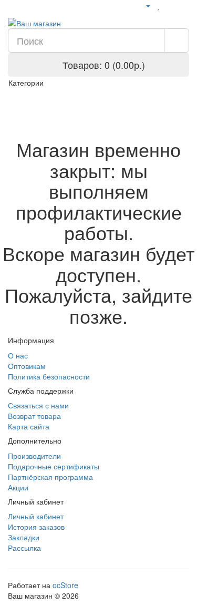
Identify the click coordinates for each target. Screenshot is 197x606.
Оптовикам (27, 366)
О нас (18, 355)
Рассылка (24, 547)
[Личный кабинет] (143, 5)
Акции (18, 487)
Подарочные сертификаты (53, 466)
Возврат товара (34, 415)
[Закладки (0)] (159, 5)
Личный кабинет (36, 516)
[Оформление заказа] (183, 5)
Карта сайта (28, 426)
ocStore (65, 585)
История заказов (36, 526)
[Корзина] (170, 5)
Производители (34, 455)
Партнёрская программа (50, 476)
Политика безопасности (49, 376)
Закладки (23, 537)
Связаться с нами (38, 405)
